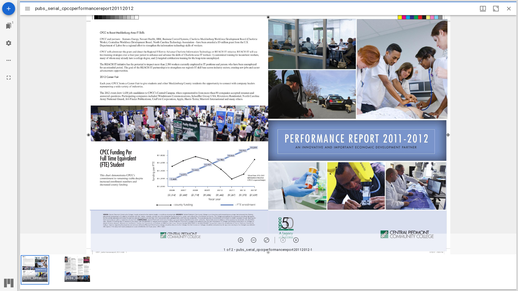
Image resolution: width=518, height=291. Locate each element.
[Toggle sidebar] (27, 8)
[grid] (268, 271)
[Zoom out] (253, 240)
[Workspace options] (8, 60)
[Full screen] (8, 77)
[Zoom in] (240, 240)
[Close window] (508, 8)
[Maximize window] (495, 8)
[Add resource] (8, 8)
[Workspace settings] (8, 43)
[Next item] (295, 240)
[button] (35, 270)
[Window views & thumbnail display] (482, 8)
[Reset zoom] (266, 240)
